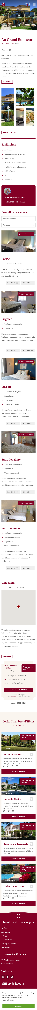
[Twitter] (12, 977)
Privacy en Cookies (8, 943)
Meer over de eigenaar (15, 202)
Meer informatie (8, 1000)
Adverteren (5, 932)
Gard (13, 43)
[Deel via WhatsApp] (18, 703)
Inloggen (5, 936)
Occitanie (5, 43)
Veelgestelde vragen (12, 960)
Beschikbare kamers (18, 689)
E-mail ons (8, 964)
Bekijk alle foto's (11, 132)
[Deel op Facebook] (21, 703)
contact (13, 696)
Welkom (4, 928)
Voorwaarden (6, 940)
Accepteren (18, 1006)
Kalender (11, 283)
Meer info (26, 283)
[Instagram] (3, 977)
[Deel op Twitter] (24, 703)
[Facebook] (7, 977)
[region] (18, 999)
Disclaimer (5, 947)
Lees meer (7, 82)
